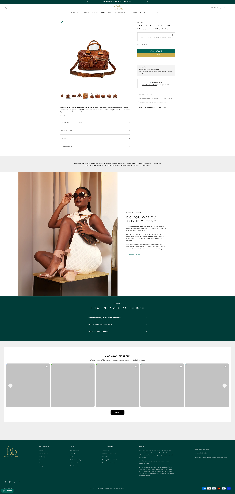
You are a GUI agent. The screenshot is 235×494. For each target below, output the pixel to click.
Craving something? (139, 12)
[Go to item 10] (115, 96)
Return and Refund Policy (109, 454)
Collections (106, 12)
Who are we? (74, 463)
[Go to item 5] (85, 96)
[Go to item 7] (97, 96)
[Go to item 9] (109, 96)
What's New (75, 12)
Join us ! (117, 412)
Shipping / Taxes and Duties (110, 460)
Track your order (74, 451)
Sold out (156, 55)
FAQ (152, 12)
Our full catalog (91, 12)
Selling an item (121, 12)
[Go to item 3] (74, 96)
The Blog (160, 12)
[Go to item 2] (68, 96)
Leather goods (43, 457)
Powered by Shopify (117, 488)
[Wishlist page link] (6, 8)
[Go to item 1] (62, 95)
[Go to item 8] (103, 96)
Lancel (140, 22)
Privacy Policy (106, 457)
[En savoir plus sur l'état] (172, 35)
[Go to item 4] (79, 95)
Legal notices (105, 451)
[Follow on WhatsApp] (20, 482)
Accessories (42, 463)
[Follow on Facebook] (5, 482)
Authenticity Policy (75, 460)
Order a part (134, 255)
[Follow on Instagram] (10, 482)
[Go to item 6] (91, 96)
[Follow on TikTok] (15, 482)
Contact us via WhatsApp (149, 84)
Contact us (73, 454)
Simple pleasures (44, 454)
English (213, 7)
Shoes (41, 460)
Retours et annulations (108, 463)
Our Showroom (74, 466)
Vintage (41, 466)
